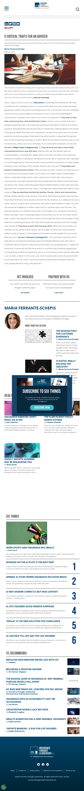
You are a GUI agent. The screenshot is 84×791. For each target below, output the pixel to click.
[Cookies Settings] (3, 787)
